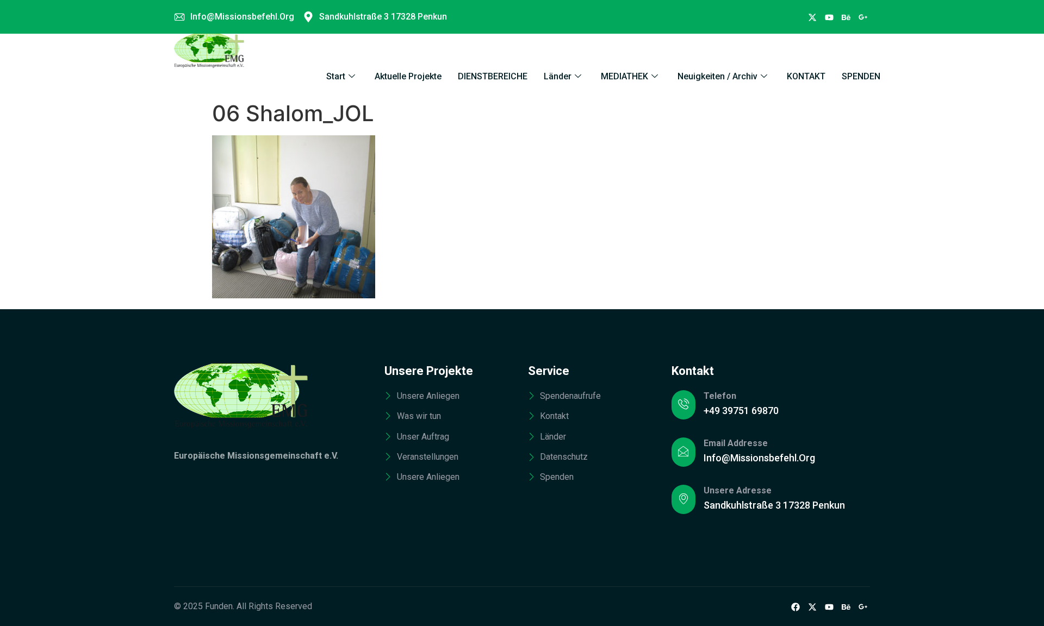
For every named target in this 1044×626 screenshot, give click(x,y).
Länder (557, 76)
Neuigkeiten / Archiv (717, 76)
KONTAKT (806, 76)
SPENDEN (861, 76)
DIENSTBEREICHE (492, 76)
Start (335, 76)
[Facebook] (812, 17)
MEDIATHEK (624, 76)
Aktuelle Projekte (408, 76)
